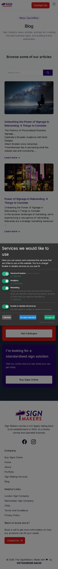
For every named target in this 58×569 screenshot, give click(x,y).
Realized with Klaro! (47, 322)
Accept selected (28, 317)
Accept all (49, 317)
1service (15, 276)
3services (16, 283)
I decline (7, 317)
